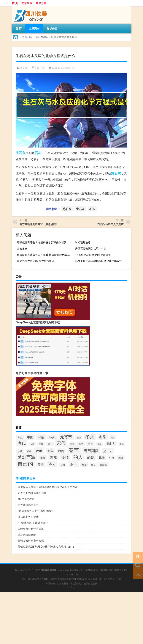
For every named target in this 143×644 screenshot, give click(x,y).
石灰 (38, 152)
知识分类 (41, 3)
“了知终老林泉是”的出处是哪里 (93, 254)
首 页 (15, 3)
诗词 (62, 464)
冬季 (102, 436)
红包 (111, 458)
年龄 (100, 444)
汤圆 (42, 458)
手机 (20, 451)
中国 (30, 437)
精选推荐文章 (91, 569)
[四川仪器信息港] (31, 7)
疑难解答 (114, 569)
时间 (61, 451)
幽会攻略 (22, 248)
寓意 (81, 444)
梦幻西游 (26, 457)
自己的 (25, 463)
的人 (78, 456)
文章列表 (27, 3)
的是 (90, 457)
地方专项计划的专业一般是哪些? (38, 224)
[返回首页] (137, 556)
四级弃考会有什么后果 (31, 528)
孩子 (50, 443)
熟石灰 (116, 173)
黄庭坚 (103, 464)
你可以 (52, 437)
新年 (50, 451)
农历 (79, 437)
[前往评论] (137, 565)
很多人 (110, 443)
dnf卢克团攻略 (26, 499)
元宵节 (66, 436)
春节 (74, 450)
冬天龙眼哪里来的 (28, 505)
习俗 (41, 436)
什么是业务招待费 (28, 516)
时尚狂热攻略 (83, 242)
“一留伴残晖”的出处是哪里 (33, 522)
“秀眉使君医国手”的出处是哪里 (35, 511)
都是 (84, 464)
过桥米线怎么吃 (27, 534)
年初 (90, 444)
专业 (20, 437)
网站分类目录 (76, 569)
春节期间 (91, 450)
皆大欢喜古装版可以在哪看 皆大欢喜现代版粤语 (44, 254)
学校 (41, 443)
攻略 (39, 450)
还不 (73, 464)
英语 (41, 464)
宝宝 (72, 443)
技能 (29, 451)
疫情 (65, 457)
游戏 (53, 457)
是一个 (107, 451)
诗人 (52, 464)
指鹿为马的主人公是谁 (111, 224)
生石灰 (21, 152)
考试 (120, 458)
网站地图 (104, 569)
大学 (32, 443)
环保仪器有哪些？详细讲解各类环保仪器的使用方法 (44, 242)
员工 (113, 437)
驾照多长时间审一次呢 (31, 540)
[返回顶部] (137, 574)
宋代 (61, 443)
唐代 (22, 443)
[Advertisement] (71, 618)
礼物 (102, 457)
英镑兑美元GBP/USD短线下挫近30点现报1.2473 (46, 546)
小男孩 (71, 587)
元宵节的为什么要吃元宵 (32, 493)
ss (26, 67)
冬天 (90, 436)
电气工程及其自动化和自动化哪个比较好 (98, 261)
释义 (93, 464)
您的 (122, 444)
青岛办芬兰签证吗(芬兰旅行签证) (36, 261)
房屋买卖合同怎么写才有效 (90, 248)
